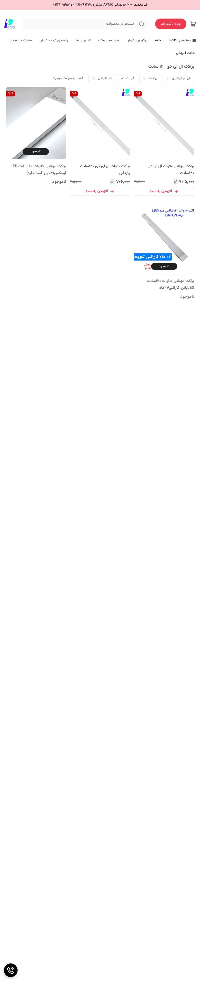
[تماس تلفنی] (11, 970)
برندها (153, 78)
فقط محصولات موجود (68, 78)
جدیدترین (178, 78)
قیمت (130, 78)
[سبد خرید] (193, 24)
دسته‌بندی (105, 78)
